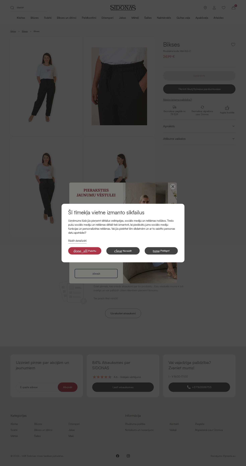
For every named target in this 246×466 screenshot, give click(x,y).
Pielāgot (161, 251)
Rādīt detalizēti (77, 240)
